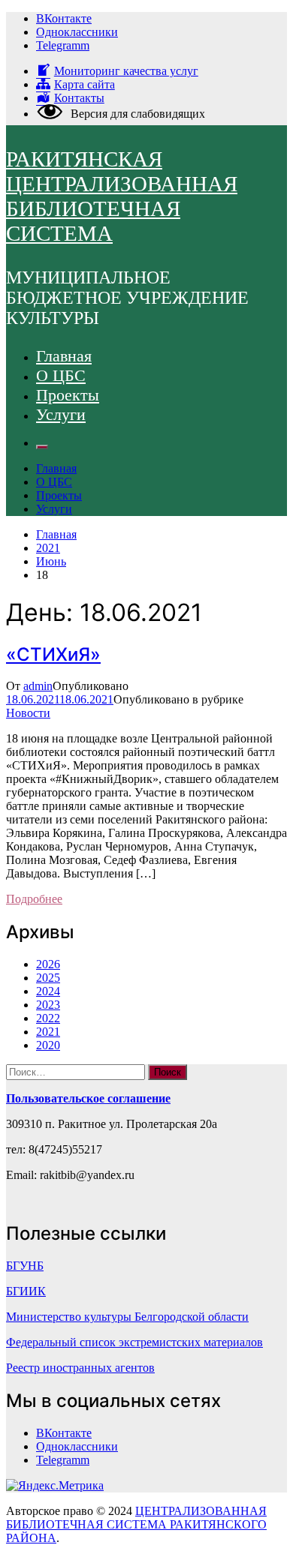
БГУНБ (25, 1265)
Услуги (61, 414)
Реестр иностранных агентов (80, 1367)
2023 (48, 1004)
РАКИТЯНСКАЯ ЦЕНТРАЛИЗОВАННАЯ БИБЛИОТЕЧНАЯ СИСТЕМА (121, 196)
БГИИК (26, 1291)
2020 (48, 1045)
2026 (48, 964)
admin (38, 686)
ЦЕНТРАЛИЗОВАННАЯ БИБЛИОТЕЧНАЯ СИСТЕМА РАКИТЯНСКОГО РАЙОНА (136, 1524)
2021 (48, 1031)
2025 (48, 977)
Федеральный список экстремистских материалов (134, 1342)
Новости (28, 712)
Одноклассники (77, 32)
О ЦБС (61, 375)
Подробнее (34, 898)
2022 (48, 1018)
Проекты (67, 395)
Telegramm (62, 45)
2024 (48, 991)
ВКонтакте (64, 18)
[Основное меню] (42, 447)
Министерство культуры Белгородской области (127, 1316)
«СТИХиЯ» (53, 654)
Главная (64, 355)
